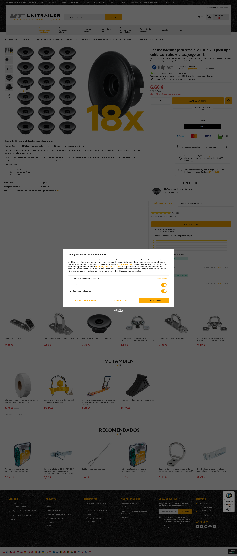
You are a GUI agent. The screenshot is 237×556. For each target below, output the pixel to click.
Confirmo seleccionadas (85, 300)
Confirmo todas (154, 300)
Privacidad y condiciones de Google (108, 267)
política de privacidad (124, 264)
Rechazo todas (120, 300)
